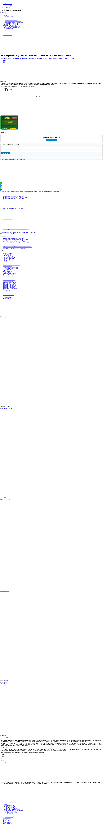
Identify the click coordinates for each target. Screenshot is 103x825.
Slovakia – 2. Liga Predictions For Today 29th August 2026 (14, 208)
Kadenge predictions (9, 28)
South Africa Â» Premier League (9, 283)
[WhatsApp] (51, 182)
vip (3, 296)
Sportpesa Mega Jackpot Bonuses (27, 58)
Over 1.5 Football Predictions (10, 18)
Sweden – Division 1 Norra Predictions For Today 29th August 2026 (16, 218)
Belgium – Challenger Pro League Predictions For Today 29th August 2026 (17, 246)
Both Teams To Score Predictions (9, 263)
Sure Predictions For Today (8, 290)
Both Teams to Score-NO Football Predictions (14, 22)
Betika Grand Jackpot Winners (8, 259)
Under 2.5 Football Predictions (11, 17)
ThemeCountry (14, 802)
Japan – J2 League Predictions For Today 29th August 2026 (14, 248)
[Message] (51, 188)
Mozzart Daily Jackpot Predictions (9, 273)
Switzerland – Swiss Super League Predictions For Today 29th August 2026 (17, 247)
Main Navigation (3, 0)
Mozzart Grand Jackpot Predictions (9, 274)
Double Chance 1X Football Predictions (12, 23)
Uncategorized (5, 292)
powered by (8, 802)
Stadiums (4, 32)
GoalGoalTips (4, 58)
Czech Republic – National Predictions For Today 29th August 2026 (16, 244)
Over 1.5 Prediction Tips (7, 277)
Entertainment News (7, 269)
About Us (5, 30)
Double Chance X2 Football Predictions (12, 24)
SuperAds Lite (3, 802)
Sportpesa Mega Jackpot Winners (67, 58)
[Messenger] (51, 186)
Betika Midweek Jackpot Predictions (12, 27)
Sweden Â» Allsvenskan (7, 291)
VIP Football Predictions (7, 4)
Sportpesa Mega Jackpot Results (55, 58)
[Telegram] (51, 184)
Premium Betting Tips (7, 29)
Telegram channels (6, 31)
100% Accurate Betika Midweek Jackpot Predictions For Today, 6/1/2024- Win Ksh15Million (18, 232)
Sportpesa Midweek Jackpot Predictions (12, 26)
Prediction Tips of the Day (8, 281)
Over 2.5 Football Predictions (10, 16)
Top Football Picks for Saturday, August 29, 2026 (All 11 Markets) (15, 197)
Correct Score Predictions (7, 266)
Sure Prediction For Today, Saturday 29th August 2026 (13, 196)
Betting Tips (5, 3)
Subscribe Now (5, 153)
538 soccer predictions (7, 254)
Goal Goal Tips (5, 7)
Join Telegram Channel (51, 140)
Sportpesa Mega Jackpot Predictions (9, 25)
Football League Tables (7, 35)
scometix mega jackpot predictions (9, 282)
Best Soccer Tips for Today (8, 256)
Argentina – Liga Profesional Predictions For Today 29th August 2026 (16, 229)
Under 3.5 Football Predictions (11, 20)
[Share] (51, 190)
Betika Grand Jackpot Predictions (9, 257)
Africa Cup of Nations (7, 255)
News (4, 275)
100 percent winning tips (7, 5)
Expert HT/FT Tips (6, 270)
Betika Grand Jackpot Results (8, 258)
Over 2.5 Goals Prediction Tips (9, 280)
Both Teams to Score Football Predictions (13, 21)
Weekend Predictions (7, 33)
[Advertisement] (36, 45)
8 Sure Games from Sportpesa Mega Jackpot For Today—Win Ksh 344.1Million (15, 231)
